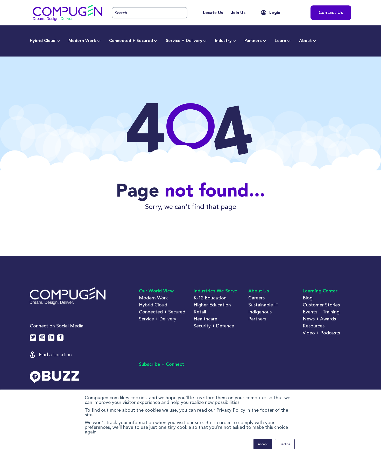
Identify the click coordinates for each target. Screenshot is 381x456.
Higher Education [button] (212, 304)
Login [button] (274, 13)
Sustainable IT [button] (263, 304)
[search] (149, 13)
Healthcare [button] (205, 318)
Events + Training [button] (321, 311)
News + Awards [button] (319, 318)
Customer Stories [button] (321, 304)
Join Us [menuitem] (238, 13)
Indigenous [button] (260, 311)
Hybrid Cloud (42, 41)
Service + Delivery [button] (157, 318)
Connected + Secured (131, 41)
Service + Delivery (184, 41)
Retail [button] (200, 311)
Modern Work (82, 41)
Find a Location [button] (55, 354)
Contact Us (331, 12)
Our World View (156, 291)
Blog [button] (308, 297)
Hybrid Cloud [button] (153, 304)
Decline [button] (284, 444)
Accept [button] (262, 444)
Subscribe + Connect (161, 364)
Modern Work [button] (153, 297)
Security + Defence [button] (214, 325)
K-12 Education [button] (210, 297)
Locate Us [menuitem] (213, 13)
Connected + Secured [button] (162, 311)
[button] (67, 13)
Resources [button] (313, 325)
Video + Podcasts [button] (321, 332)
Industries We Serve (215, 291)
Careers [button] (256, 297)
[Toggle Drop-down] (58, 41)
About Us (258, 291)
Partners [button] (257, 318)
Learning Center (320, 291)
